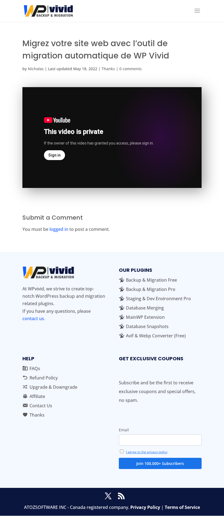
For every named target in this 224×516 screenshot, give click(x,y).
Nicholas (36, 68)
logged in (58, 229)
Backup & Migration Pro (150, 289)
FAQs (35, 368)
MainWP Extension (145, 317)
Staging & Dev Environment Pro (158, 299)
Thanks (108, 68)
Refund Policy (44, 378)
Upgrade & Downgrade (53, 387)
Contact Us (41, 406)
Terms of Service (182, 507)
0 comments (130, 68)
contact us (33, 319)
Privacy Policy (145, 507)
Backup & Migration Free (151, 280)
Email (124, 429)
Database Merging (145, 308)
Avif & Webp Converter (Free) (156, 336)
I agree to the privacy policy (146, 452)
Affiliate (37, 396)
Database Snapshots (147, 326)
